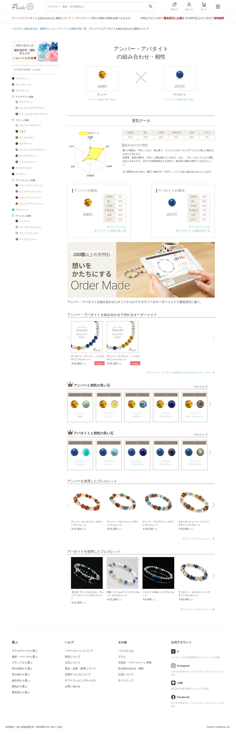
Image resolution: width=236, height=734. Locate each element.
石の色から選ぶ (21, 674)
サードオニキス (27, 137)
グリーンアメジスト (29, 233)
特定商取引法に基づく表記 (49, 727)
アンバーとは (118, 226)
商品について (72, 656)
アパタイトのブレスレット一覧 (199, 609)
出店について (125, 674)
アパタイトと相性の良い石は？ (179, 99)
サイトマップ (125, 680)
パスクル (17, 28)
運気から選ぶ (19, 686)
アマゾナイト (22, 210)
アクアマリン (25, 102)
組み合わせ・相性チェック (40, 28)
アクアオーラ (22, 90)
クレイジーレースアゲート (32, 149)
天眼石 (22, 131)
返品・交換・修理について (80, 668)
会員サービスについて (78, 674)
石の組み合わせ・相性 (131, 668)
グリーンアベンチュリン (31, 185)
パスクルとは (125, 650)
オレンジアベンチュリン (31, 203)
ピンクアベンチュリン (30, 191)
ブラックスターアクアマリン (33, 114)
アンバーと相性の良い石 (72, 28)
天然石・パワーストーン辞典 (135, 662)
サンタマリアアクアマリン (32, 108)
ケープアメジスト (28, 239)
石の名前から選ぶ (22, 668)
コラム (122, 656)
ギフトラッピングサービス (80, 680)
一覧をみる (198, 386)
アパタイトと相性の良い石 (194, 230)
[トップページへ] (23, 9)
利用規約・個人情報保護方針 (20, 727)
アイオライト (22, 78)
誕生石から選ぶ (21, 680)
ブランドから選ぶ (22, 662)
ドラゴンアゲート (28, 162)
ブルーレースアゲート (30, 125)
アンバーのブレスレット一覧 (200, 538)
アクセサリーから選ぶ (25, 650)
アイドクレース (23, 84)
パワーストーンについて (79, 650)
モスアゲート (25, 143)
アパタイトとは (201, 226)
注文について (72, 662)
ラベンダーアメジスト (30, 227)
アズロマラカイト (24, 168)
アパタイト (21, 174)
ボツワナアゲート (28, 156)
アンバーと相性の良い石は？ (102, 99)
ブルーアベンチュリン (30, 197)
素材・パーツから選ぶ (25, 656)
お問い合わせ (72, 686)
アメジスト (24, 221)
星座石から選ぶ (21, 692)
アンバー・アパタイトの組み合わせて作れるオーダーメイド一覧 (183, 372)
